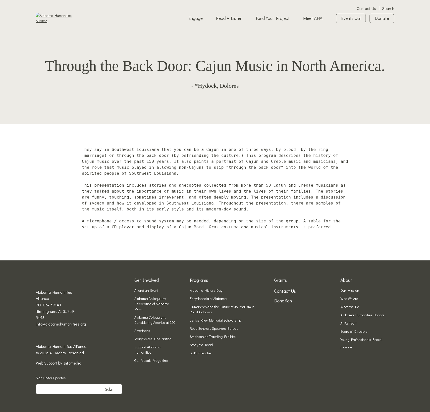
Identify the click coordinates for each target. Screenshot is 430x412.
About (346, 280)
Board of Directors (354, 331)
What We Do (349, 306)
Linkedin (53, 336)
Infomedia (72, 363)
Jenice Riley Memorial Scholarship (215, 320)
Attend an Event (146, 290)
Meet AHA (312, 18)
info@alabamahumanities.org (61, 324)
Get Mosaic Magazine (151, 360)
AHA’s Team (348, 323)
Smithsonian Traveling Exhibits (213, 336)
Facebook (38, 336)
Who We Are (349, 298)
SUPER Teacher (201, 353)
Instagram (46, 336)
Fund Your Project (273, 18)
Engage (195, 18)
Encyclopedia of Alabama (208, 298)
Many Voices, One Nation (152, 338)
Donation (283, 301)
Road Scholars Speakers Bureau (214, 328)
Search (388, 8)
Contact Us (366, 8)
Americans (142, 330)
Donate (382, 18)
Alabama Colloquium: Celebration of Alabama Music (151, 303)
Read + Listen (229, 18)
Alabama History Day (206, 290)
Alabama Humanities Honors (362, 315)
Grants (280, 280)
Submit (111, 389)
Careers (346, 347)
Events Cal (351, 18)
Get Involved (146, 280)
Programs (199, 280)
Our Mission (349, 290)
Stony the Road (201, 344)
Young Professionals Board (360, 339)
